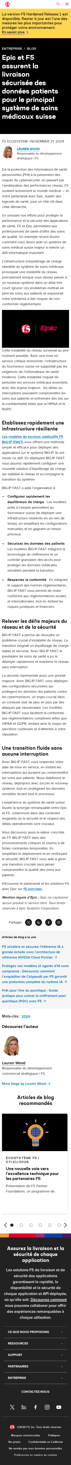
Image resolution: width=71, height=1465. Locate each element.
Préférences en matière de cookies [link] (35, 1455)
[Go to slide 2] (21, 1225)
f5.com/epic (32, 889)
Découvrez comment (49, 1299)
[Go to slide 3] (30, 1225)
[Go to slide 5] (49, 1225)
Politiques (54, 1435)
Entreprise (12, 48)
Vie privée (14, 1442)
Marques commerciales (25, 1435)
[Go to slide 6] (59, 1225)
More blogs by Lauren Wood (24, 1084)
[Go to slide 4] (40, 1225)
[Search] (58, 4)
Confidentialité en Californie (45, 1442)
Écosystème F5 (21, 1158)
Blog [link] (31, 48)
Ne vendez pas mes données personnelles (35, 1448)
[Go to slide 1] (11, 1225)
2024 (25, 1016)
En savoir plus (13, 32)
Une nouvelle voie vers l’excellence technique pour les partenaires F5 (32, 1173)
